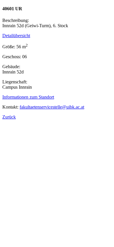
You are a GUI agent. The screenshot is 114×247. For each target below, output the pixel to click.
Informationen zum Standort (28, 97)
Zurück (9, 116)
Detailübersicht (16, 35)
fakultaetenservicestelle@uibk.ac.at (52, 106)
